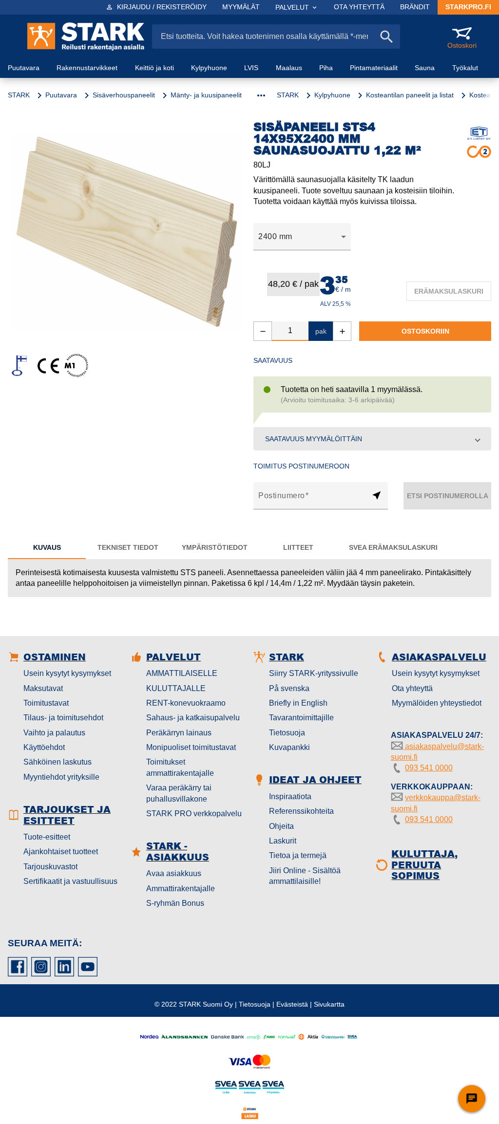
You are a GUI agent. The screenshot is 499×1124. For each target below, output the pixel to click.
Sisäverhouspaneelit (124, 95)
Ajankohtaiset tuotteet (60, 851)
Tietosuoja (287, 733)
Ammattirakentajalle (180, 888)
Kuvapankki (289, 747)
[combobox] (302, 237)
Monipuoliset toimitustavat (191, 747)
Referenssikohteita (301, 811)
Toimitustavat (46, 703)
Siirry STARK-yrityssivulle (313, 673)
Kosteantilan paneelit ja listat (410, 95)
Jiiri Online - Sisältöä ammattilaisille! (305, 875)
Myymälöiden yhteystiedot (436, 703)
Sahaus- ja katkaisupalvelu (193, 717)
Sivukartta (329, 1004)
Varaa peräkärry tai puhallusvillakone (178, 793)
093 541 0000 (429, 768)
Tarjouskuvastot (50, 866)
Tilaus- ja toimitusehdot (63, 717)
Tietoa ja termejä (297, 855)
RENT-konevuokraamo (186, 703)
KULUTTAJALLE (176, 688)
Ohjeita (281, 826)
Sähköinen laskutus (57, 762)
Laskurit (282, 841)
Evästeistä (292, 1004)
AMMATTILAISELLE (181, 673)
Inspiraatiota (290, 796)
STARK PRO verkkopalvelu (194, 813)
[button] (372, 438)
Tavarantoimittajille (301, 717)
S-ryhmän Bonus (175, 903)
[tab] (47, 547)
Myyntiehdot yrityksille (61, 777)
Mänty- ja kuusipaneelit (206, 95)
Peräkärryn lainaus (178, 733)
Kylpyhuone (332, 95)
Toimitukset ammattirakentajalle (180, 767)
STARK (19, 95)
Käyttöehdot (44, 747)
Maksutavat (43, 688)
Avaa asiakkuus (173, 873)
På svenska (289, 688)
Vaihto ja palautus (54, 733)
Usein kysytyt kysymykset (67, 673)
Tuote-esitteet (46, 837)
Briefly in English (298, 703)
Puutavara (61, 95)
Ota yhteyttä (412, 688)
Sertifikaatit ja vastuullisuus (70, 881)
